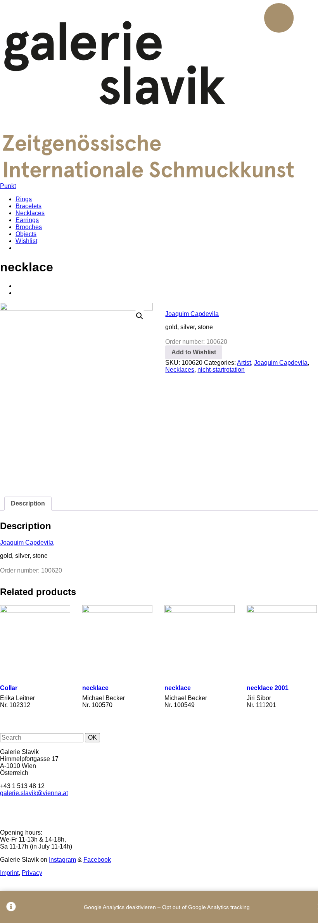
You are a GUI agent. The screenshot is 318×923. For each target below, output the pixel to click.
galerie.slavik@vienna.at (34, 793)
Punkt (8, 186)
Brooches (29, 227)
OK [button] (92, 737)
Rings (24, 199)
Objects (26, 234)
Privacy (32, 873)
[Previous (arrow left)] (13, 461)
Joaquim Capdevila (192, 314)
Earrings (27, 220)
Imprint (9, 873)
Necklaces (30, 213)
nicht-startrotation (221, 369)
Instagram (62, 859)
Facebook (97, 859)
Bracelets (28, 206)
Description (28, 503)
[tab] (28, 504)
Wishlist (26, 241)
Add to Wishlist (193, 352)
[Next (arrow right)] (304, 461)
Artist (244, 362)
